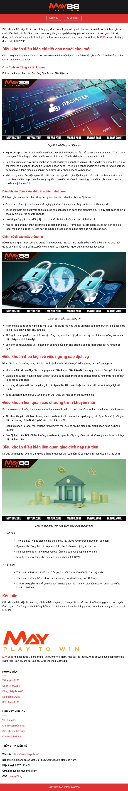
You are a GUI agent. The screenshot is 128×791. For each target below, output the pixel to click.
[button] (4, 7)
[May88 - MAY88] (64, 7)
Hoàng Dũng (15, 776)
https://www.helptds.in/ (26, 754)
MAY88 (6, 656)
